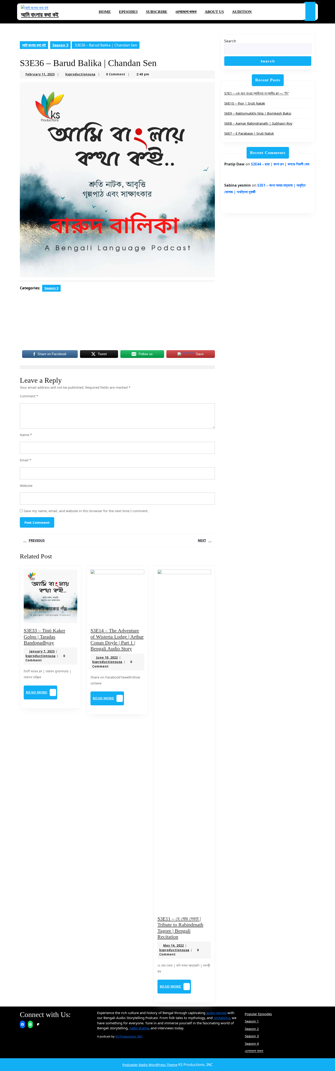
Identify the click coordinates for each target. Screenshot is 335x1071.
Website (26, 485)
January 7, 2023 (42, 651)
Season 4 (252, 1043)
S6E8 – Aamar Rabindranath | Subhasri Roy (258, 123)
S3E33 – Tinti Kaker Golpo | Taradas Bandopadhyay (44, 636)
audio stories (216, 1012)
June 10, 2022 (107, 657)
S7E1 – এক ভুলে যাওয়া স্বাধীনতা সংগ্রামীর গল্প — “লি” (256, 93)
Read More (41, 693)
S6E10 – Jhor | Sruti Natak (244, 103)
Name (26, 434)
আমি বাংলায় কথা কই (40, 15)
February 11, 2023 (40, 74)
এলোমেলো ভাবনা (185, 12)
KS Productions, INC (128, 1036)
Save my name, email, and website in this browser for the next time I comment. (86, 511)
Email (25, 460)
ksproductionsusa (80, 74)
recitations (222, 1017)
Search (230, 41)
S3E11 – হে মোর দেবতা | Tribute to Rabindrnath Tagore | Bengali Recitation (180, 928)
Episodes (128, 12)
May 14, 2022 (173, 945)
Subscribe (156, 12)
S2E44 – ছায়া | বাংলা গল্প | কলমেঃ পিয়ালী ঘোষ (280, 164)
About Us (214, 12)
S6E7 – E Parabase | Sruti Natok (249, 133)
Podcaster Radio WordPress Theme (149, 1064)
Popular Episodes (258, 1014)
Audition (242, 12)
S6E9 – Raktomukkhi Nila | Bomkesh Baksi (257, 113)
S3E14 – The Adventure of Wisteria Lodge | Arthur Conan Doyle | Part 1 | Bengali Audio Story (117, 639)
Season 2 (252, 1028)
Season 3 (60, 45)
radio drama (139, 1028)
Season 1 (252, 1021)
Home (105, 12)
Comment (29, 396)
